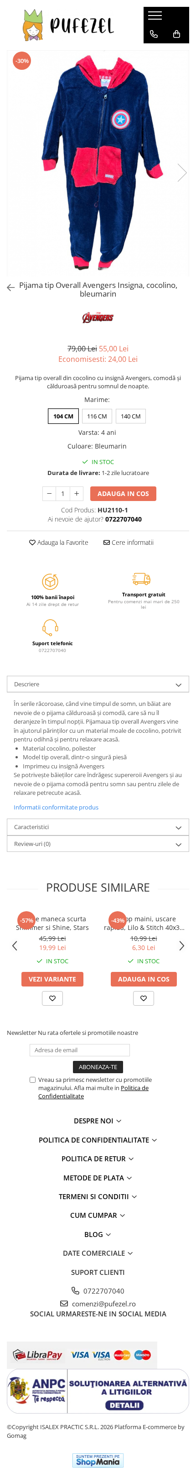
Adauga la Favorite (62, 542)
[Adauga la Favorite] (52, 998)
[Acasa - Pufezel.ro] (68, 25)
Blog (94, 1234)
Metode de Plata (94, 1177)
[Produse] (156, 18)
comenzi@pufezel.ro (103, 1303)
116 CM (97, 416)
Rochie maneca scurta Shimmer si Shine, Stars (52, 923)
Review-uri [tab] (32, 844)
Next (182, 172)
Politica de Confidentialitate (95, 1139)
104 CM (63, 416)
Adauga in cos (123, 493)
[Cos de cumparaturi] (176, 34)
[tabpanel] (98, 163)
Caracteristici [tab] (31, 827)
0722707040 (103, 1290)
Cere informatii (132, 542)
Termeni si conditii (95, 1196)
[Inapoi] (7, 288)
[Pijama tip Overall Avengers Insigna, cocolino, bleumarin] (98, 163)
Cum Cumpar (94, 1215)
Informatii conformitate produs (56, 807)
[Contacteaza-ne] (154, 34)
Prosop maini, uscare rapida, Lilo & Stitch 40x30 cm (143, 923)
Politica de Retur (95, 1158)
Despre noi (94, 1120)
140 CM (131, 416)
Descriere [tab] (26, 684)
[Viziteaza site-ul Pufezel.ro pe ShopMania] (98, 1460)
